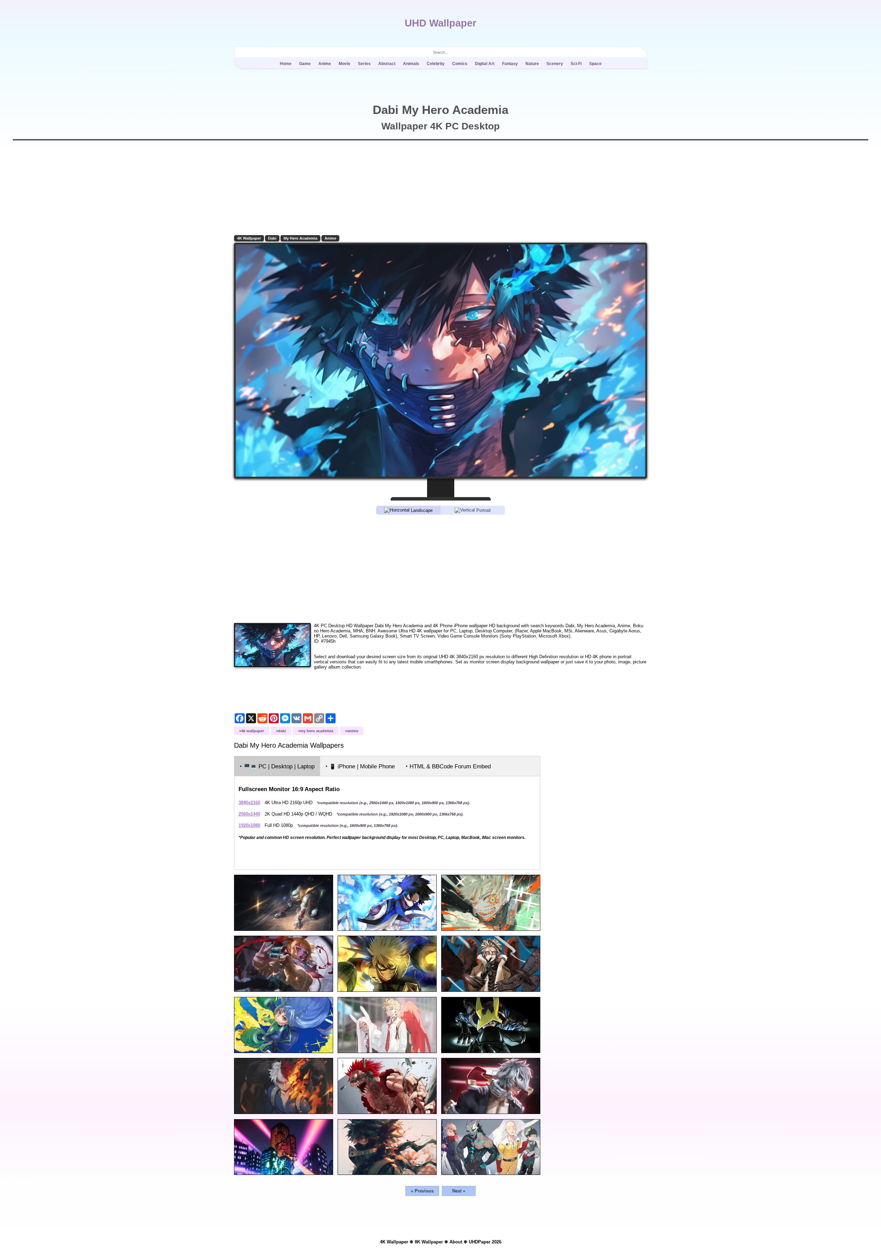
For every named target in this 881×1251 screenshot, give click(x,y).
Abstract (386, 63)
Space (595, 63)
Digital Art (485, 63)
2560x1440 (249, 814)
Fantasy (510, 63)
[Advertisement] (440, 568)
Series (364, 63)
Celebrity (436, 63)
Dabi (272, 238)
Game (305, 63)
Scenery (554, 63)
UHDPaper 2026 (485, 1241)
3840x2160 (249, 802)
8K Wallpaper (429, 1241)
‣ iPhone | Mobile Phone (360, 766)
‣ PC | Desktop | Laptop (277, 766)
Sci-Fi (576, 63)
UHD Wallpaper (440, 23)
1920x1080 (249, 825)
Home (285, 63)
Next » (458, 1191)
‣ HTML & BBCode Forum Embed (448, 766)
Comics (459, 63)
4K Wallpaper (249, 238)
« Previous (422, 1191)
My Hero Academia (300, 238)
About (455, 1241)
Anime (324, 63)
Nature (532, 63)
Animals (411, 63)
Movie (344, 63)
